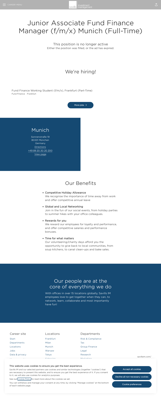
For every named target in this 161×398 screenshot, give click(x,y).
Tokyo (48, 354)
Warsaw (49, 350)
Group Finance (88, 346)
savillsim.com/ (144, 357)
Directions (40, 147)
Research (85, 354)
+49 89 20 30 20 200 (40, 150)
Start (12, 339)
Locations (15, 346)
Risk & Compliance (90, 339)
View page (40, 154)
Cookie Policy (24, 379)
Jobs (12, 350)
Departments (17, 342)
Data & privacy (18, 354)
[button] (156, 4)
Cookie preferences (131, 384)
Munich (49, 346)
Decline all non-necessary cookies (131, 377)
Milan (48, 342)
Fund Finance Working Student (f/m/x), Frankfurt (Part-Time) (52, 90)
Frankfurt (50, 339)
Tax (82, 342)
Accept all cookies (132, 369)
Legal (83, 350)
